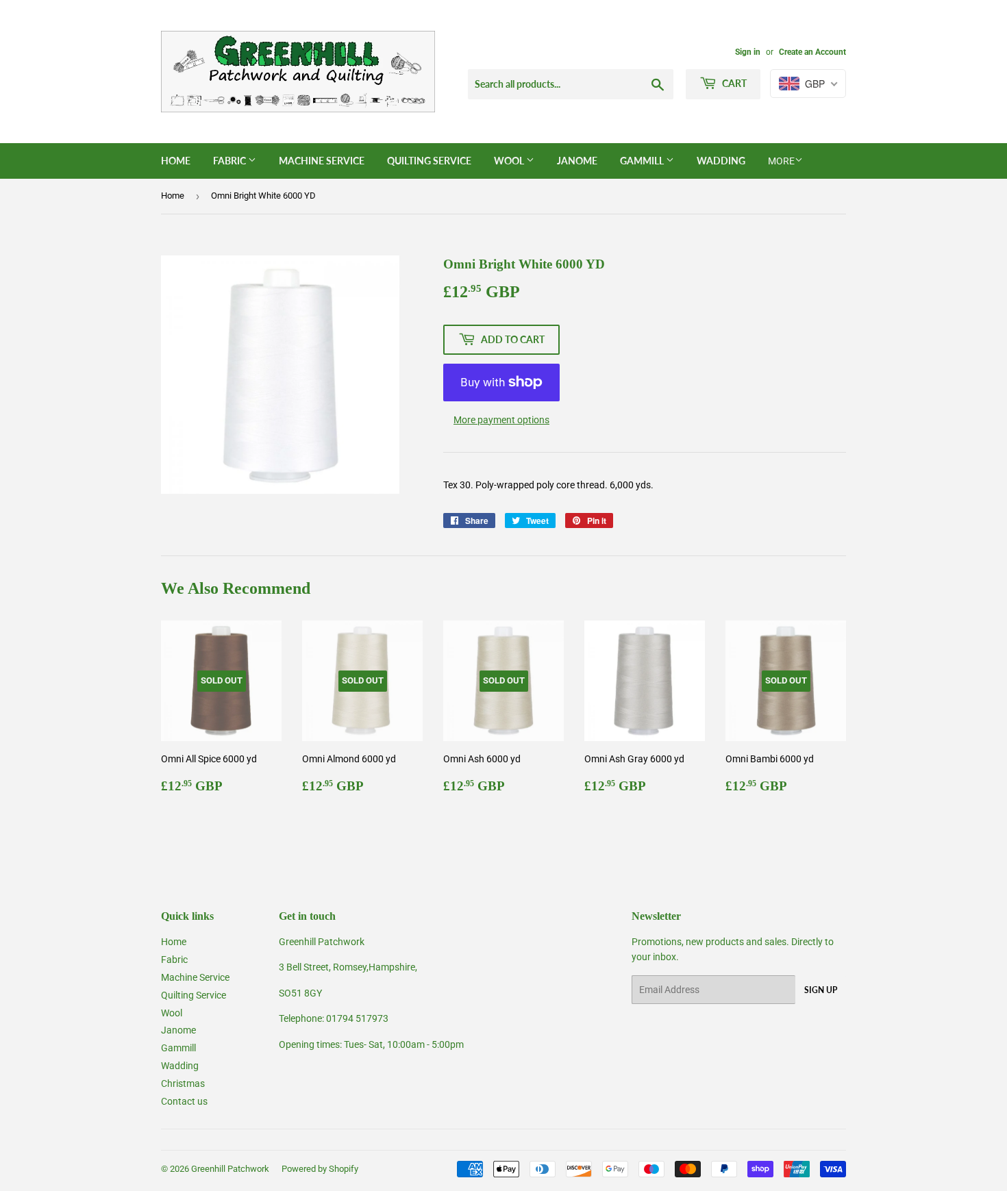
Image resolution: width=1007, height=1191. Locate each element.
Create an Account (812, 52)
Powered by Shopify (320, 1169)
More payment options (501, 419)
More (781, 160)
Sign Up (820, 990)
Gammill (643, 160)
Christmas (183, 1083)
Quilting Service (429, 160)
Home (175, 160)
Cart (733, 83)
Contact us (184, 1101)
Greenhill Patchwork (230, 1169)
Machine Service (321, 160)
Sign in (747, 52)
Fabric (230, 160)
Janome (577, 160)
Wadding (721, 160)
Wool (510, 160)
